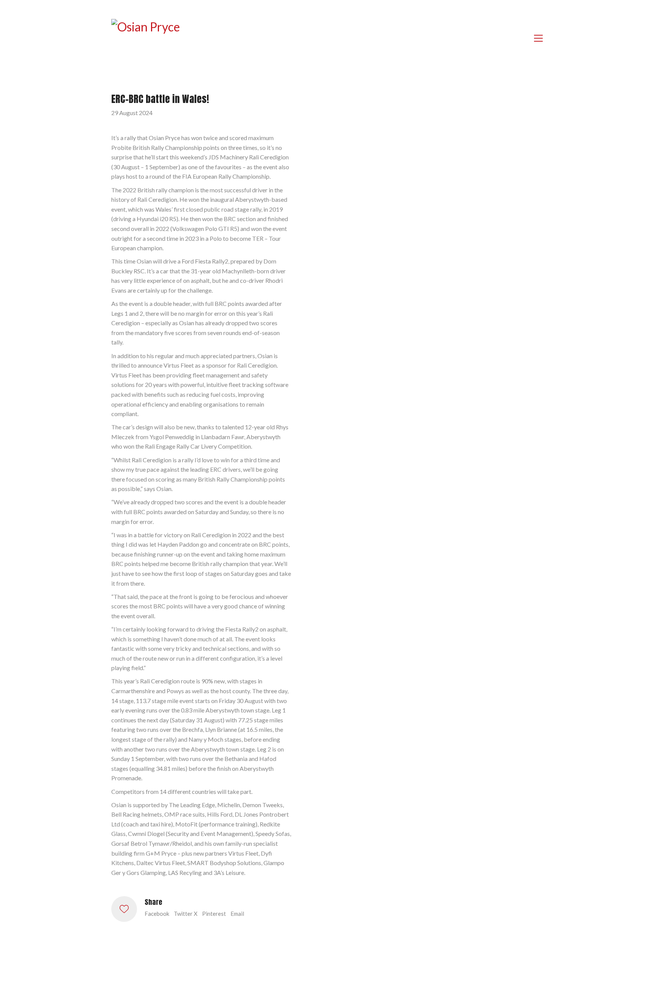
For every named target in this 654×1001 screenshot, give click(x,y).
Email (237, 913)
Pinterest (214, 913)
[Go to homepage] (149, 38)
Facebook (157, 913)
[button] (538, 38)
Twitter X (186, 913)
